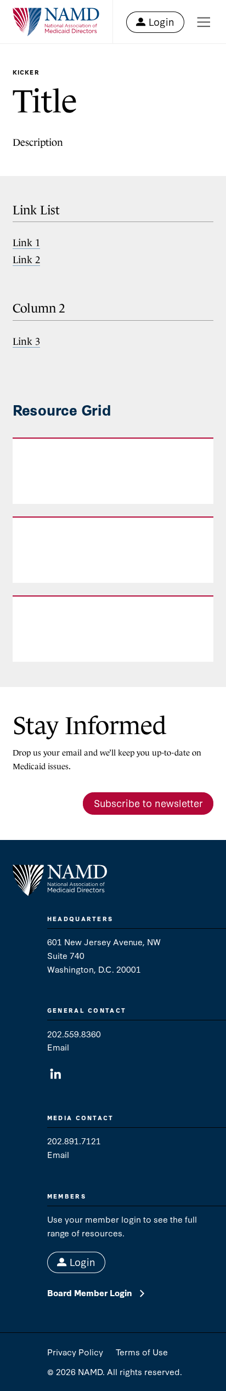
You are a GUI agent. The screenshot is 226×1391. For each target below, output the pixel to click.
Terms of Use (142, 1351)
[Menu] (204, 22)
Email (58, 1047)
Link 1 (26, 242)
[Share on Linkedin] (55, 1074)
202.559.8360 (74, 1033)
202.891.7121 (74, 1140)
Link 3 (26, 341)
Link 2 (26, 259)
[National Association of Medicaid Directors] (56, 22)
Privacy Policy (75, 1351)
